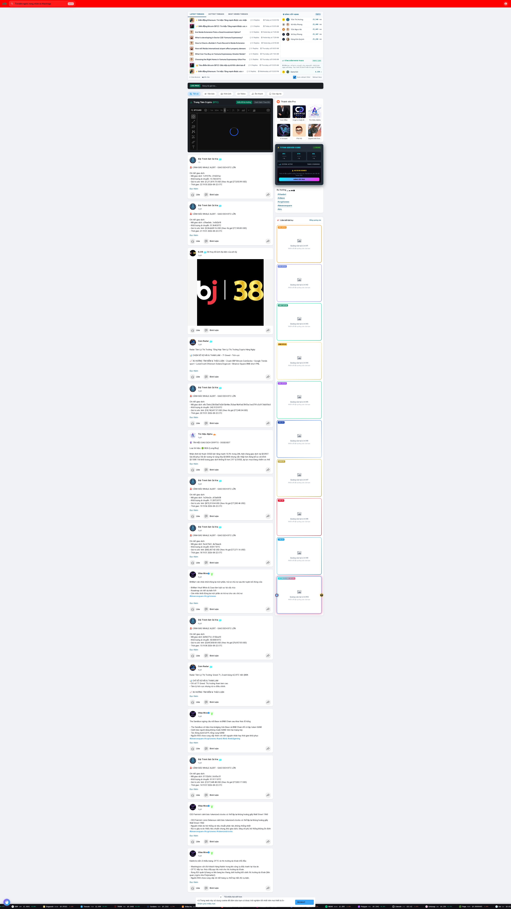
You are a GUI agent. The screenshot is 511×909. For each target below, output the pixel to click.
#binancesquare (197, 596)
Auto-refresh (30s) (303, 77)
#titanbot (282, 194)
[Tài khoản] (505, 3)
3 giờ (200, 391)
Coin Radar (203, 341)
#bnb (225, 738)
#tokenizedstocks (225, 831)
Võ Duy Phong (296, 34)
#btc (280, 209)
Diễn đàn (206, 77)
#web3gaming (234, 738)
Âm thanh (258, 94)
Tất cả (195, 94)
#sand (219, 738)
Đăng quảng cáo (315, 220)
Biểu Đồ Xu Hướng (244, 102)
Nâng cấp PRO (299, 179)
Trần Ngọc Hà (296, 29)
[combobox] (42, 4)
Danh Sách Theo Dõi (262, 102)
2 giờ (200, 209)
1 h (199, 162)
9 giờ (200, 716)
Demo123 (294, 72)
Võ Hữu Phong (296, 24)
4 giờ (200, 484)
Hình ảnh (227, 94)
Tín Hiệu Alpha (205, 434)
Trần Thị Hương (297, 20)
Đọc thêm (194, 189)
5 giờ (200, 530)
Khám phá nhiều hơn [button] (206, 903)
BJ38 (200, 252)
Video (243, 94)
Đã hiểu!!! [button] (301, 902)
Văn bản (211, 94)
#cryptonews (210, 596)
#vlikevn (281, 198)
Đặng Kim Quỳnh (297, 39)
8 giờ (200, 577)
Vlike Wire (203, 573)
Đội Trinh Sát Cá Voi (208, 159)
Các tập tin (276, 94)
